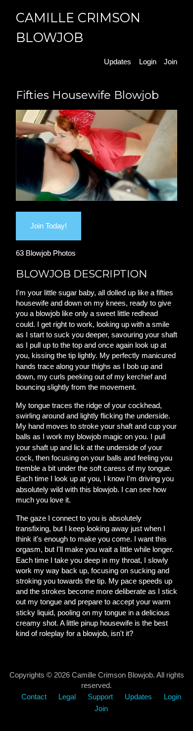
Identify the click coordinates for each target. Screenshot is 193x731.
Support (100, 696)
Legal (67, 696)
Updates (117, 61)
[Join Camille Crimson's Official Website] (97, 198)
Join (170, 61)
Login (147, 61)
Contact (34, 696)
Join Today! (48, 226)
